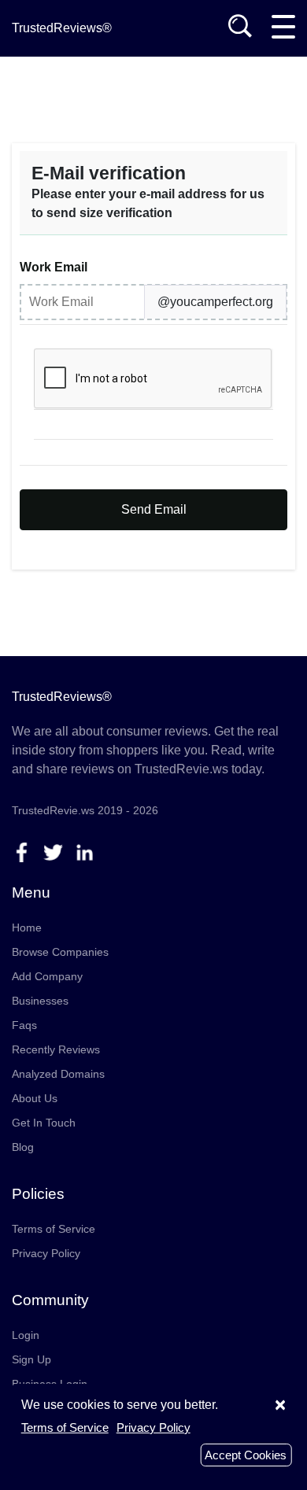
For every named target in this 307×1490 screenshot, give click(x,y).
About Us (34, 1098)
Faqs (24, 1025)
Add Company (47, 976)
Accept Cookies (246, 1455)
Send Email (154, 509)
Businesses (40, 1000)
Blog (23, 1147)
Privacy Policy (46, 1253)
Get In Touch (44, 1122)
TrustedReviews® (62, 28)
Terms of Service (53, 1229)
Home (27, 927)
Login (25, 1335)
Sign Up (31, 1359)
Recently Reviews (56, 1049)
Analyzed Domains (58, 1074)
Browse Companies (60, 952)
